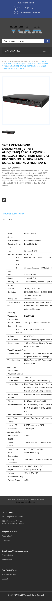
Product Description (13, 214)
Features (7, 220)
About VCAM (7, 536)
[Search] (46, 41)
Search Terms (22, 499)
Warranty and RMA (9, 575)
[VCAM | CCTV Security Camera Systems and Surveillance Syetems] (26, 29)
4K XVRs (34, 62)
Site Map (11, 499)
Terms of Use (7, 560)
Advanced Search (37, 499)
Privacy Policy (7, 555)
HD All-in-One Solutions (18, 62)
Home (4, 62)
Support (5, 579)
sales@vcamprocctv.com (32, 8)
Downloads (6, 540)
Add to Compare (4, 200)
